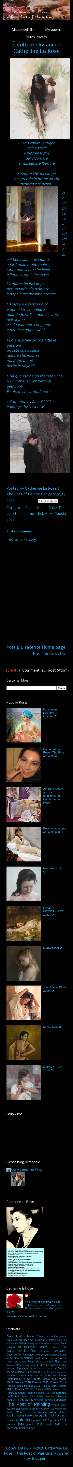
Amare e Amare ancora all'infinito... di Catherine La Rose (53, 795)
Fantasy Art (41, 1358)
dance (63, 1412)
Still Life (30, 1399)
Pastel (63, 1375)
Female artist (58, 1358)
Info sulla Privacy (21, 539)
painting (24, 1419)
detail (9, 1415)
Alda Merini (26, 1336)
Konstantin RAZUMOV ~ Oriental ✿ (51, 713)
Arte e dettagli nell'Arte (26, 1169)
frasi (51, 1415)
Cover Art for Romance (20, 1354)
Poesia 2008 (49, 1379)
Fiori (57, 1361)
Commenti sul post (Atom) (45, 670)
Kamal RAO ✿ (52, 1027)
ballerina (42, 1412)
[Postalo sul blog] (44, 501)
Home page (53, 647)
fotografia (41, 1415)
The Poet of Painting (28, 1404)
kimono (10, 1420)
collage (53, 1412)
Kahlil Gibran (37, 1368)
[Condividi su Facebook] (52, 501)
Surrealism (60, 1399)
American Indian (47, 1336)
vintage (30, 1428)
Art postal (62, 1340)
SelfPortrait (13, 1396)
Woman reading (28, 1409)
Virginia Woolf (59, 1405)
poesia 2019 (58, 1420)
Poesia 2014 (14, 1385)
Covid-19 (39, 1355)
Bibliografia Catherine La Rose (43, 1343)
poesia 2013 (41, 1420)
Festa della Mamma (40, 1361)
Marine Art (51, 1368)
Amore (63, 1336)
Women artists (25, 1412)
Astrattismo (12, 1343)
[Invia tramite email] (40, 501)
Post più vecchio (50, 653)
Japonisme (22, 1368)
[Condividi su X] (48, 501)
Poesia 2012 (58, 1382)
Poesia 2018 (24, 1389)
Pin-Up (26, 1379)
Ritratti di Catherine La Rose (41, 1393)
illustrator (61, 1415)
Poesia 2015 (32, 1385)
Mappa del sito (23, 30)
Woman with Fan (45, 1409)
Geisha (25, 1365)
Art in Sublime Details (43, 1340)
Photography (13, 1379)
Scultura (61, 1392)
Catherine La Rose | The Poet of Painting (53, 753)
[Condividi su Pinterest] (56, 501)
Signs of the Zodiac (32, 1396)
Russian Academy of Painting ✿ (54, 830)
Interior (10, 1368)
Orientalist (50, 1375)
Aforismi (11, 1336)
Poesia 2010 (22, 1382)
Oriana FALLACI (35, 1375)
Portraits (11, 1392)
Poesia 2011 (40, 1382)
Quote (21, 1392)
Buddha (43, 1347)
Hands (33, 1365)
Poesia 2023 (43, 1389)
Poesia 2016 (49, 1385)
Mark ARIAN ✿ (52, 947)
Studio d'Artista (45, 1400)
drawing (19, 1415)
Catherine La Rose (41, 507)
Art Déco (23, 1340)
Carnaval (54, 1347)
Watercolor (13, 1408)
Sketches (50, 1396)
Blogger (39, 1458)
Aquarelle (11, 1340)
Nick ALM (44, 513)
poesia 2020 (15, 1424)
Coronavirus (60, 1351)
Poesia (36, 1378)
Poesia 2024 (60, 1389)
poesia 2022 (52, 1424)
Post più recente (23, 647)
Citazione (45, 1351)
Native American (27, 1372)
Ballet (22, 1343)
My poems (53, 30)
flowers (29, 1415)
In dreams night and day (52, 1365)
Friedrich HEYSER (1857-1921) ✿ (53, 911)
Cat (64, 1347)
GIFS (18, 1365)
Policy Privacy (36, 37)
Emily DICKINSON (24, 1358)
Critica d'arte (50, 1355)
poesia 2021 (34, 1424)
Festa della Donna (16, 1361)
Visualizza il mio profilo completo (27, 1316)
